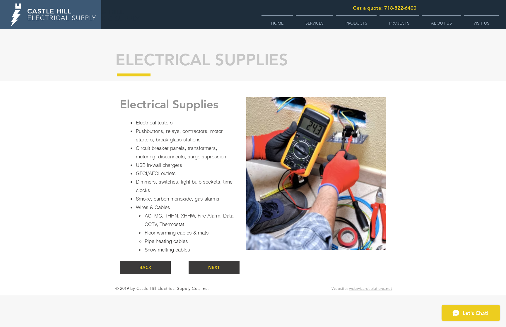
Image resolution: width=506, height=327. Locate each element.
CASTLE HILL (49, 11)
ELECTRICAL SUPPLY (61, 18)
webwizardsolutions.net (370, 288)
